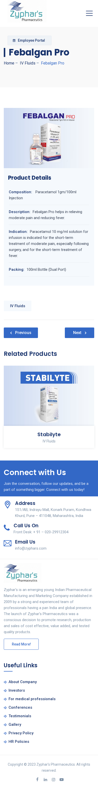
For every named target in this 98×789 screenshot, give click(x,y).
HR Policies (19, 741)
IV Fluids (17, 306)
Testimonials (20, 716)
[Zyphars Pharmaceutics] (27, 11)
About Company (23, 682)
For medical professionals (32, 699)
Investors (17, 690)
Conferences (20, 707)
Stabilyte (49, 434)
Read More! (21, 644)
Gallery (15, 724)
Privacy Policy (21, 733)
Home (9, 63)
